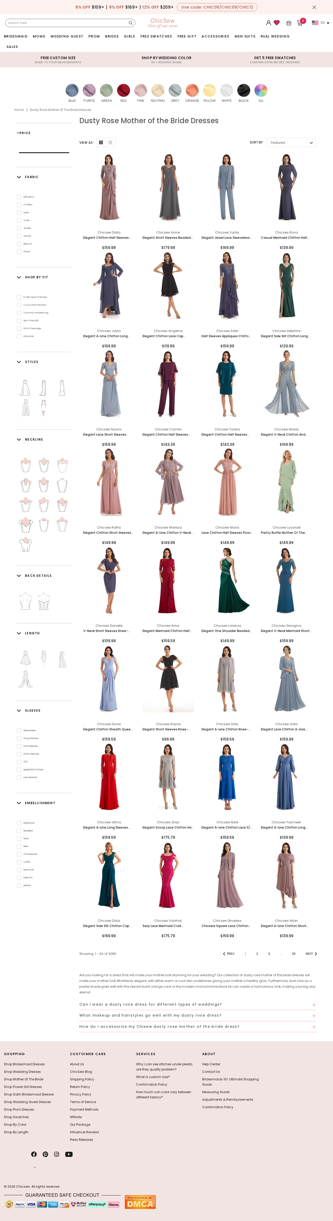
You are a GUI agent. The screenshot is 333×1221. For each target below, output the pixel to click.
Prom (94, 36)
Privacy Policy (80, 1094)
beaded (28, 830)
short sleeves (31, 753)
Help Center (211, 1064)
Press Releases (81, 1139)
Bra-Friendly (31, 320)
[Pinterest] (45, 1154)
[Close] (314, 7)
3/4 (25, 761)
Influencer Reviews (84, 1132)
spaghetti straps (33, 769)
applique (29, 822)
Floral (26, 251)
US (322, 22)
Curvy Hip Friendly (34, 304)
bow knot (28, 869)
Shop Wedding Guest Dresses (27, 1102)
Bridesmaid (16, 36)
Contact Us (211, 1071)
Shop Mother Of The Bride (23, 1079)
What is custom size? (153, 1077)
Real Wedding (275, 36)
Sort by (256, 142)
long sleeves (30, 738)
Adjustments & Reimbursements (227, 1099)
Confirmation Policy (151, 1084)
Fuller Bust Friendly (35, 297)
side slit (28, 877)
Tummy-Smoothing (35, 312)
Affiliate (76, 1117)
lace (26, 838)
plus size (28, 336)
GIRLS (129, 36)
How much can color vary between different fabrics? (163, 1094)
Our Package (80, 1124)
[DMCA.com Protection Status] (140, 1202)
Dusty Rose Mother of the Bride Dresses (60, 110)
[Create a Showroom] (288, 23)
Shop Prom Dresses (19, 1109)
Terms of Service (83, 1102)
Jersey (27, 228)
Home (19, 110)
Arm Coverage (32, 328)
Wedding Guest (66, 36)
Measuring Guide (215, 1092)
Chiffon (28, 204)
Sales (12, 46)
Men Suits (245, 36)
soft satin (28, 196)
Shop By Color (15, 1124)
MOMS (39, 36)
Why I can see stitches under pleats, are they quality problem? (164, 1067)
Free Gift (187, 36)
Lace (26, 212)
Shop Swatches (16, 1117)
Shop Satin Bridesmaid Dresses (29, 1094)
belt (25, 846)
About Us (77, 1064)
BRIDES (112, 36)
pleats (27, 885)
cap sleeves (30, 777)
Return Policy (80, 1087)
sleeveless (29, 730)
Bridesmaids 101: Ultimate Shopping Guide (230, 1082)
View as (86, 142)
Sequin (27, 243)
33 (294, 954)
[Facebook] (34, 1154)
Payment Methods (84, 1109)
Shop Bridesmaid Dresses (24, 1064)
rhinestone (30, 854)
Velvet (27, 235)
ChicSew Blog (81, 1071)
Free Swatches (156, 36)
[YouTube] (69, 1154)
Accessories (215, 36)
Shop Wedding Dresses (22, 1071)
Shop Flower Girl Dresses (23, 1087)
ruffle (26, 861)
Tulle (26, 220)
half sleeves (30, 746)
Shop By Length (16, 1132)
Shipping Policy (82, 1079)
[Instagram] (56, 1154)
